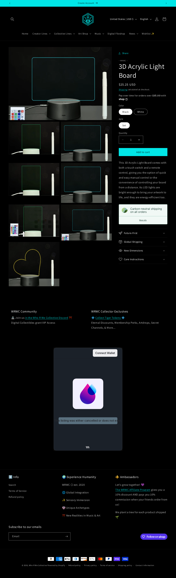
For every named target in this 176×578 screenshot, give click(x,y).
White (140, 111)
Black (125, 111)
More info (143, 220)
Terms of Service (18, 490)
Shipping (123, 89)
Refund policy (16, 496)
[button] (12, 19)
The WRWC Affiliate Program (132, 490)
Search (12, 484)
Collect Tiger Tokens (108, 318)
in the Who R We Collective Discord (46, 318)
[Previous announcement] (10, 3)
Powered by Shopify (56, 565)
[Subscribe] (66, 536)
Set (124, 125)
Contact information (145, 565)
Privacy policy (90, 565)
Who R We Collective (38, 565)
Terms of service (107, 565)
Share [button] (125, 53)
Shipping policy (125, 565)
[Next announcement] (166, 3)
